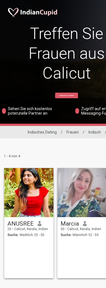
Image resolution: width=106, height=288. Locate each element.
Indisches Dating (42, 132)
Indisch (94, 132)
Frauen (72, 132)
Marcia (69, 223)
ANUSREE (20, 223)
